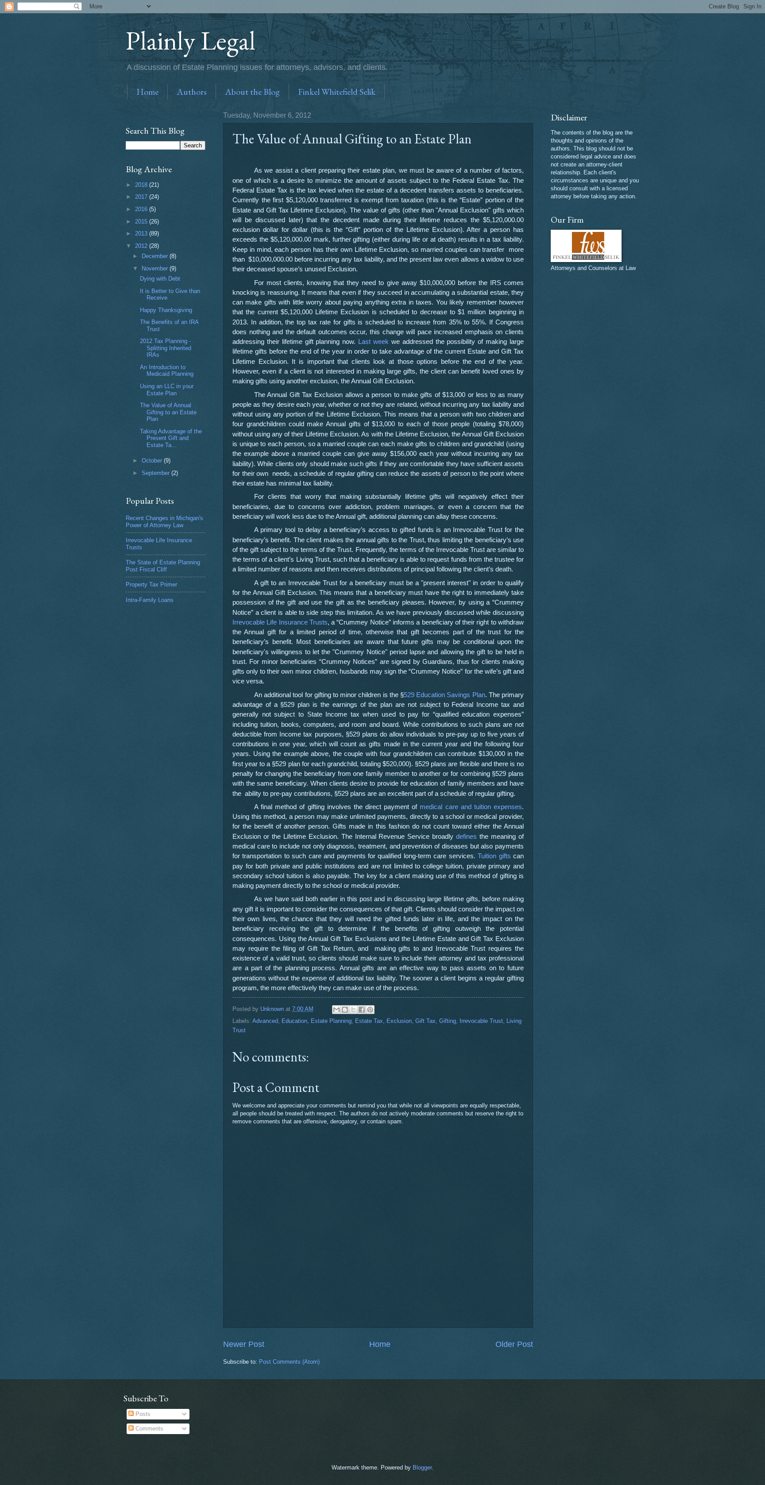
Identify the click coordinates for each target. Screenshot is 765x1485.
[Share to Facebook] (361, 1009)
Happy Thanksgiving (166, 310)
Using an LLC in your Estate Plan (166, 389)
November (156, 268)
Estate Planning (331, 1021)
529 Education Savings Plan (444, 694)
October (153, 460)
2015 (142, 221)
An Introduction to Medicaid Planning (166, 370)
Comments (148, 1428)
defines (466, 836)
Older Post (514, 1344)
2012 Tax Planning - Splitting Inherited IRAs (165, 348)
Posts (142, 1414)
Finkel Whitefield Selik (336, 91)
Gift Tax (425, 1021)
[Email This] (336, 1009)
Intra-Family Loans (150, 600)
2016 (142, 209)
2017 (142, 196)
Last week (373, 341)
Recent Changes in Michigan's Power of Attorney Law (164, 521)
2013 (142, 233)
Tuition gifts (494, 856)
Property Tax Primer (151, 584)
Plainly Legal (190, 40)
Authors (192, 91)
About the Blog (252, 91)
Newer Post (243, 1344)
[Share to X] (353, 1009)
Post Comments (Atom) (289, 1361)
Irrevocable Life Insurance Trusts (280, 622)
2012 (142, 246)
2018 (142, 184)
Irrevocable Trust (481, 1021)
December (156, 256)
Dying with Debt (160, 278)
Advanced (265, 1021)
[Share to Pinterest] (370, 1009)
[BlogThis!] (344, 1009)
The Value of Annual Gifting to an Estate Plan (168, 412)
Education (294, 1021)
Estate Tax (369, 1021)
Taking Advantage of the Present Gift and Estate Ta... (171, 438)
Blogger (422, 1467)
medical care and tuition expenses (471, 806)
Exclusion (399, 1021)
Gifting (447, 1021)
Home (147, 91)
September (156, 473)
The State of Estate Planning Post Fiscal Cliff (163, 565)
